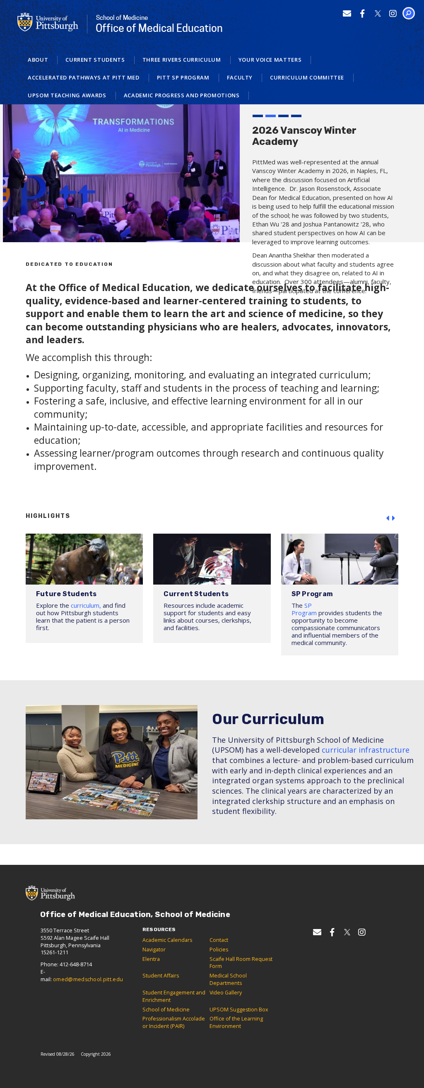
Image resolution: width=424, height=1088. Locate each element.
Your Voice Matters (270, 59)
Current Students (95, 59)
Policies (219, 949)
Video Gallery (226, 992)
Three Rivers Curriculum (181, 59)
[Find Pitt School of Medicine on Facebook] (362, 13)
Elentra (151, 959)
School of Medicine (166, 1009)
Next (395, 518)
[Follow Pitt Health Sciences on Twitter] (378, 13)
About (38, 59)
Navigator (154, 949)
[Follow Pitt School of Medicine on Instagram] (393, 13)
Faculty (240, 77)
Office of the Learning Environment (236, 1022)
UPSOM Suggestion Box (239, 1009)
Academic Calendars (167, 940)
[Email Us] (347, 13)
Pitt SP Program (183, 77)
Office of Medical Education (159, 24)
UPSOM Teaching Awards (67, 95)
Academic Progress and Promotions (182, 95)
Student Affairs (160, 975)
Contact (219, 940)
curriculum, (86, 605)
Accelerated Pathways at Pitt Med (84, 77)
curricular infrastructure (366, 750)
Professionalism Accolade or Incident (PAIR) (173, 1022)
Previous (389, 518)
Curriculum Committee (307, 77)
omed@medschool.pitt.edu (88, 979)
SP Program (304, 609)
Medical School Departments (228, 979)
